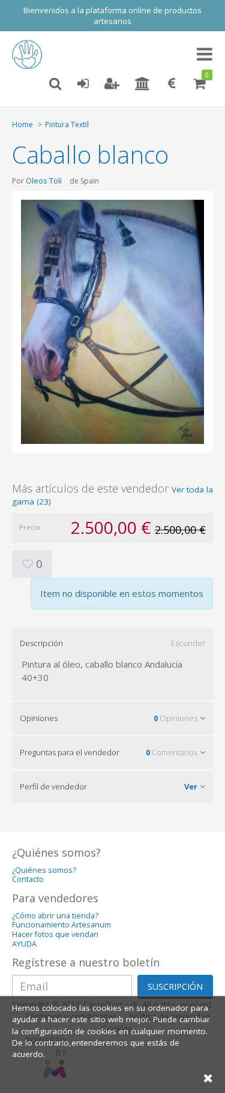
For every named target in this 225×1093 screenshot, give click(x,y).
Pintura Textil (67, 124)
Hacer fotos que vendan (55, 934)
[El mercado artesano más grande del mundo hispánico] (30, 55)
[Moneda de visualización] (171, 84)
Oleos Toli (44, 180)
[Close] (208, 1078)
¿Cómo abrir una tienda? (55, 916)
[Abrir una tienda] (142, 84)
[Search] (55, 84)
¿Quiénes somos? (44, 870)
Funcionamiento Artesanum (61, 925)
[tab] (112, 643)
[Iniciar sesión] (83, 84)
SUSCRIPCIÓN (175, 986)
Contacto (28, 879)
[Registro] (112, 84)
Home (22, 124)
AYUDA (24, 944)
